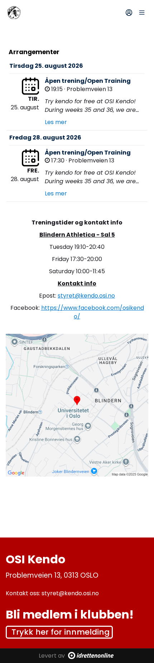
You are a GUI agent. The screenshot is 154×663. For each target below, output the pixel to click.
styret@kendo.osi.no (86, 296)
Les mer (56, 122)
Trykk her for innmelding (60, 632)
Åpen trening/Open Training (88, 81)
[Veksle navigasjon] (141, 12)
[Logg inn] (128, 12)
